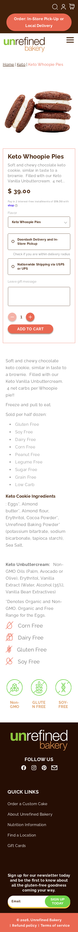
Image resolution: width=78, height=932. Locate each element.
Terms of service (55, 925)
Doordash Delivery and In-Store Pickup (37, 242)
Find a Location (22, 835)
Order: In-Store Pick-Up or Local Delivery (39, 22)
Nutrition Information (27, 824)
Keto (21, 64)
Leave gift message (22, 281)
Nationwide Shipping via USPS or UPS (41, 266)
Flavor (12, 213)
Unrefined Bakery (46, 920)
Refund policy (24, 925)
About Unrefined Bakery (30, 814)
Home (8, 64)
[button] (55, 7)
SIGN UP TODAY (58, 901)
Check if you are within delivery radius (41, 254)
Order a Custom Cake (27, 804)
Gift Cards (17, 845)
